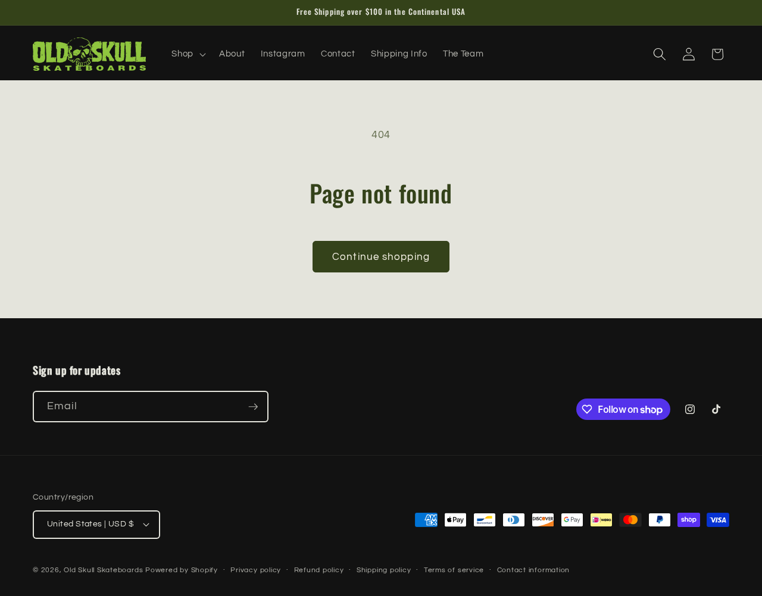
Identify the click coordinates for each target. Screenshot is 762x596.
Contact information (533, 570)
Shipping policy (384, 570)
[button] (187, 54)
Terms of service (454, 570)
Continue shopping (381, 257)
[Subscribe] (253, 407)
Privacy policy (255, 570)
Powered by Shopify (181, 570)
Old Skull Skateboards (103, 570)
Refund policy (319, 570)
